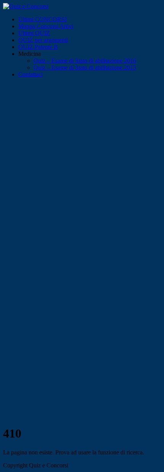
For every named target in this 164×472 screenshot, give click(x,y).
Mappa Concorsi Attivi (45, 26)
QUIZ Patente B (38, 47)
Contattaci (30, 74)
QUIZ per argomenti (43, 40)
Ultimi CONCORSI (42, 19)
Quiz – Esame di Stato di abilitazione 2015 (85, 67)
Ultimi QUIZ (34, 33)
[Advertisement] (82, 170)
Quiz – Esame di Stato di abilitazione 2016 (85, 60)
